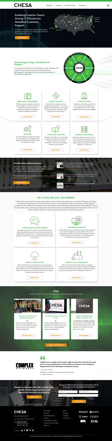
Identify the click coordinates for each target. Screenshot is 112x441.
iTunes (51, 176)
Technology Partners (51, 423)
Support (66, 413)
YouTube (22, 178)
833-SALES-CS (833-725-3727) (25, 419)
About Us (47, 425)
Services (59, 5)
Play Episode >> (69, 170)
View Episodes (21, 183)
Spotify (41, 176)
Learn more (22, 37)
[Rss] (33, 430)
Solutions (49, 5)
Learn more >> (28, 117)
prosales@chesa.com (22, 416)
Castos (30, 178)
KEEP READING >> (27, 335)
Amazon (16, 178)
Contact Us (82, 5)
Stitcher (46, 176)
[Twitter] (27, 430)
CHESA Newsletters (50, 420)
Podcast (46, 418)
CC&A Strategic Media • (65, 436)
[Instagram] (30, 430)
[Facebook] (24, 430)
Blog (64, 411)
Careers (65, 416)
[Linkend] (22, 430)
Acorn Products (70, 5)
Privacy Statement (77, 436)
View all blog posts (56, 345)
